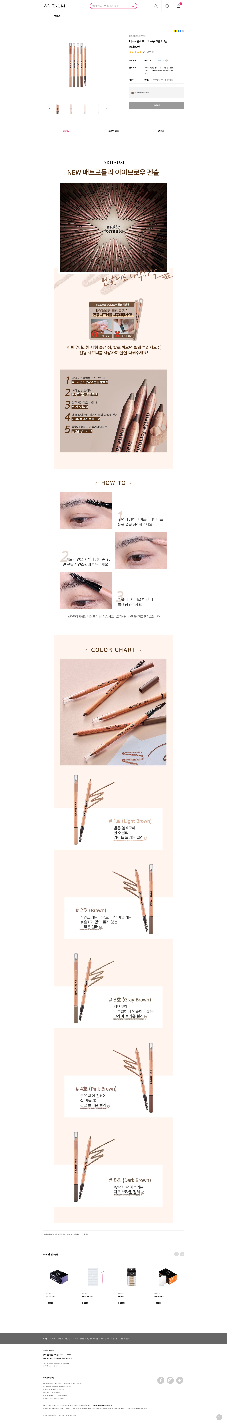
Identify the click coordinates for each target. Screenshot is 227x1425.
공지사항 (52, 1339)
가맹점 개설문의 (124, 1339)
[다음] (106, 109)
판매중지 (157, 105)
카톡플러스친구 (179, 1380)
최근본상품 (167, 6)
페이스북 (160, 1380)
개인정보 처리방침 (92, 1339)
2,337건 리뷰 (150, 52)
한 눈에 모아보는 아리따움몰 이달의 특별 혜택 (105, 6)
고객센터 (60, 1339)
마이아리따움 (155, 6)
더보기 (147, 73)
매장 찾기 (68, 1339)
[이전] (49, 109)
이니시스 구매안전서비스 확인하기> (102, 1405)
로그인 (45, 1339)
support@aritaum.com (57, 1389)
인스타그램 (170, 1380)
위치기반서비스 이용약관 (109, 1339)
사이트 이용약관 (79, 1339)
